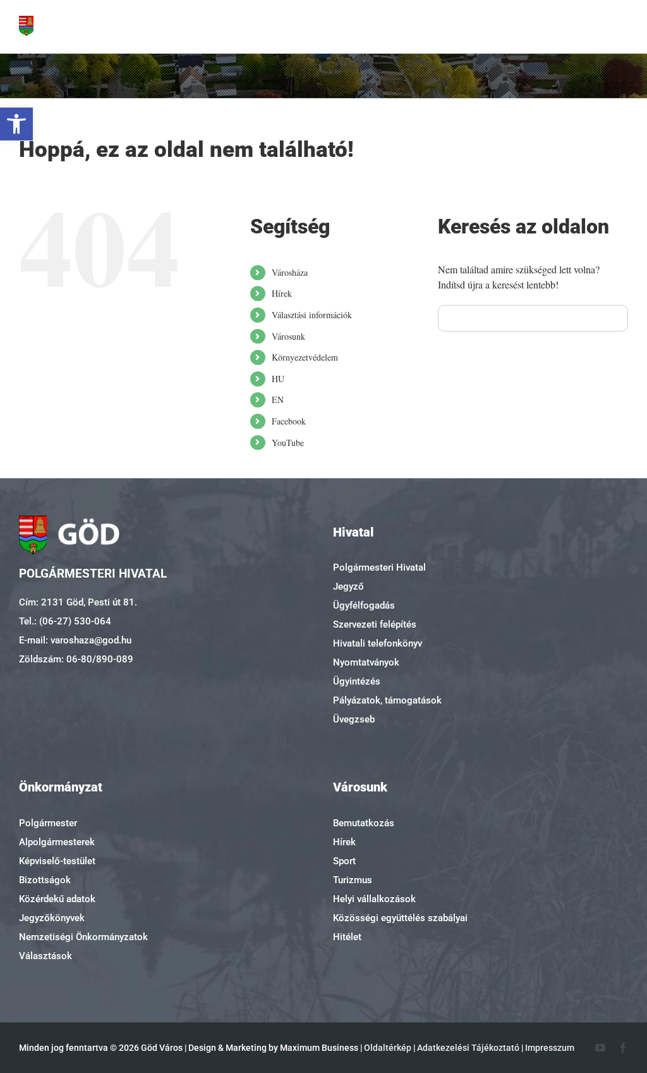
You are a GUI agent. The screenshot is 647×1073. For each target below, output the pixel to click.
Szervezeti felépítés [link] (374, 624)
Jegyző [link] (348, 586)
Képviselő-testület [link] (57, 861)
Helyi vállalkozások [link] (374, 899)
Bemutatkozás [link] (363, 823)
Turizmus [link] (352, 880)
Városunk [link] (288, 336)
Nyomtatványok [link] (366, 662)
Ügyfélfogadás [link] (364, 605)
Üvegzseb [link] (354, 719)
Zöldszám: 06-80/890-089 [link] (76, 659)
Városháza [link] (290, 272)
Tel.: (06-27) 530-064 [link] (65, 621)
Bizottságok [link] (45, 880)
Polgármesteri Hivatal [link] (379, 567)
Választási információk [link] (312, 315)
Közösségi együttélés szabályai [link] (400, 918)
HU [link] (278, 379)
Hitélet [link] (347, 937)
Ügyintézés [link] (356, 681)
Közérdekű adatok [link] (57, 899)
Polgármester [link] (48, 823)
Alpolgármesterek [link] (57, 842)
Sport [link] (344, 861)
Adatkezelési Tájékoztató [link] (468, 1048)
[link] (16, 124)
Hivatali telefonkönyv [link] (377, 643)
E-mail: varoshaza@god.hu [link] (75, 640)
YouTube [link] (288, 443)
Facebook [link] (289, 421)
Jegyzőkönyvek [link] (52, 918)
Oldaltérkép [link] (387, 1048)
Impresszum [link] (549, 1048)
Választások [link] (45, 956)
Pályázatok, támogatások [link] (387, 700)
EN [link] (278, 400)
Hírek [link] (282, 293)
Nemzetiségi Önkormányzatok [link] (83, 937)
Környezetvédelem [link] (305, 357)
